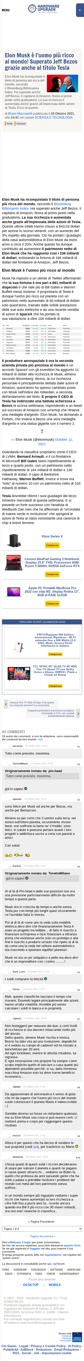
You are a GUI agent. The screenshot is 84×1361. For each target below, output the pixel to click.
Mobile (55, 1285)
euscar (17, 1135)
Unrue (16, 989)
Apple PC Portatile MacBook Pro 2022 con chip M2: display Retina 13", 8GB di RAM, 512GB (52, 591)
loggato (35, 1248)
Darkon (17, 866)
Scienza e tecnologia (54, 117)
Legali (23, 1346)
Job (36, 1353)
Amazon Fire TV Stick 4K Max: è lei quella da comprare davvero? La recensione (32, 704)
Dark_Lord (19, 971)
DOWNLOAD (73, 1270)
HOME (5, 1270)
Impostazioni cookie (56, 1353)
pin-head (17, 746)
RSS (16, 1353)
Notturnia (18, 1157)
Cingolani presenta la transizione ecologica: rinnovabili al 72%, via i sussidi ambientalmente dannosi (51, 713)
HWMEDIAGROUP (69, 1274)
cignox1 (17, 1018)
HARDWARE (20, 1270)
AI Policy (74, 1346)
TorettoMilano (20, 763)
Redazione (44, 1349)
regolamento (53, 1254)
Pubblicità (10, 1349)
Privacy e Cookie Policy (48, 1346)
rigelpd (16, 1086)
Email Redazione (66, 1349)
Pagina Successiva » (43, 1236)
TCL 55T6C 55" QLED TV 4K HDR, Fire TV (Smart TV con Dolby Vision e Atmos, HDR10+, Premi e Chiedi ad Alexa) (55, 670)
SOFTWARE (56, 1270)
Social (26, 1353)
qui (35, 1147)
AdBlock (27, 1349)
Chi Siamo (9, 1346)
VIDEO (38, 1274)
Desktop (31, 1285)
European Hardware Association (65, 1338)
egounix (17, 799)
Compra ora (52, 545)
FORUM (50, 1274)
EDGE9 (9, 1274)
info (40, 739)
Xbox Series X (52, 536)
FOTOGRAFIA (24, 1274)
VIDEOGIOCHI (38, 1270)
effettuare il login (19, 1242)
